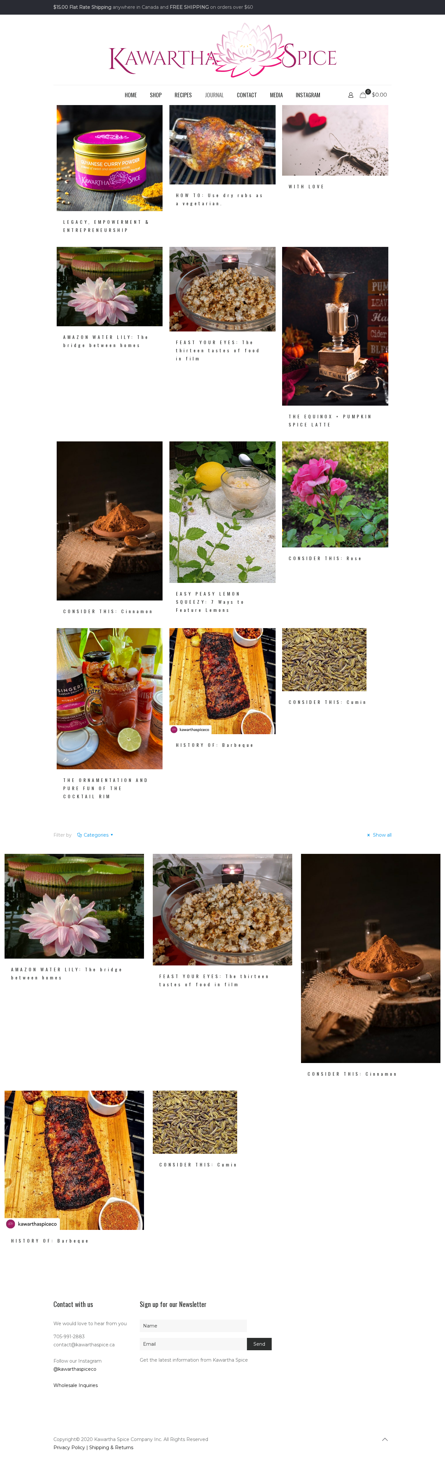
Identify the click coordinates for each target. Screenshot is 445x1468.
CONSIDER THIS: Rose (326, 558)
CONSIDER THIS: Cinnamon (108, 611)
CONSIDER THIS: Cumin (328, 701)
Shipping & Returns (111, 1447)
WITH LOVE (307, 186)
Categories (96, 835)
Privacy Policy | (71, 1447)
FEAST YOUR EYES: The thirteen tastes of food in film (218, 350)
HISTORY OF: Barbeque (215, 744)
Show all (382, 835)
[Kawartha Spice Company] (222, 50)
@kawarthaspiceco (74, 1369)
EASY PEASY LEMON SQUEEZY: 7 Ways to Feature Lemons (210, 601)
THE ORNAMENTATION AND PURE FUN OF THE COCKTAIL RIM (106, 788)
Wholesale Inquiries (75, 1385)
